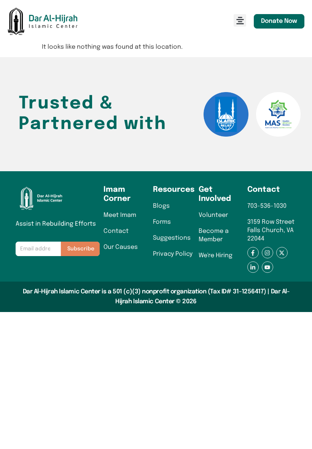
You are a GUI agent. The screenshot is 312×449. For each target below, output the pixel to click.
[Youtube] (267, 267)
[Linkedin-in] (253, 267)
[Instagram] (267, 252)
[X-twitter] (282, 252)
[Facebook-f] (253, 252)
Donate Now (279, 21)
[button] (240, 20)
